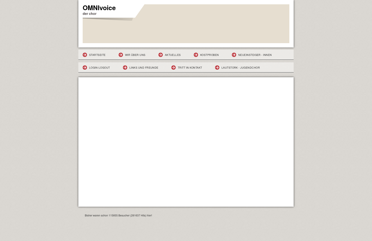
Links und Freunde (143, 67)
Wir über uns (135, 55)
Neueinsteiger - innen (255, 55)
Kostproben (209, 55)
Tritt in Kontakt (190, 67)
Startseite (97, 55)
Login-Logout (99, 67)
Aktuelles (173, 55)
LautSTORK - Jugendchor (241, 67)
